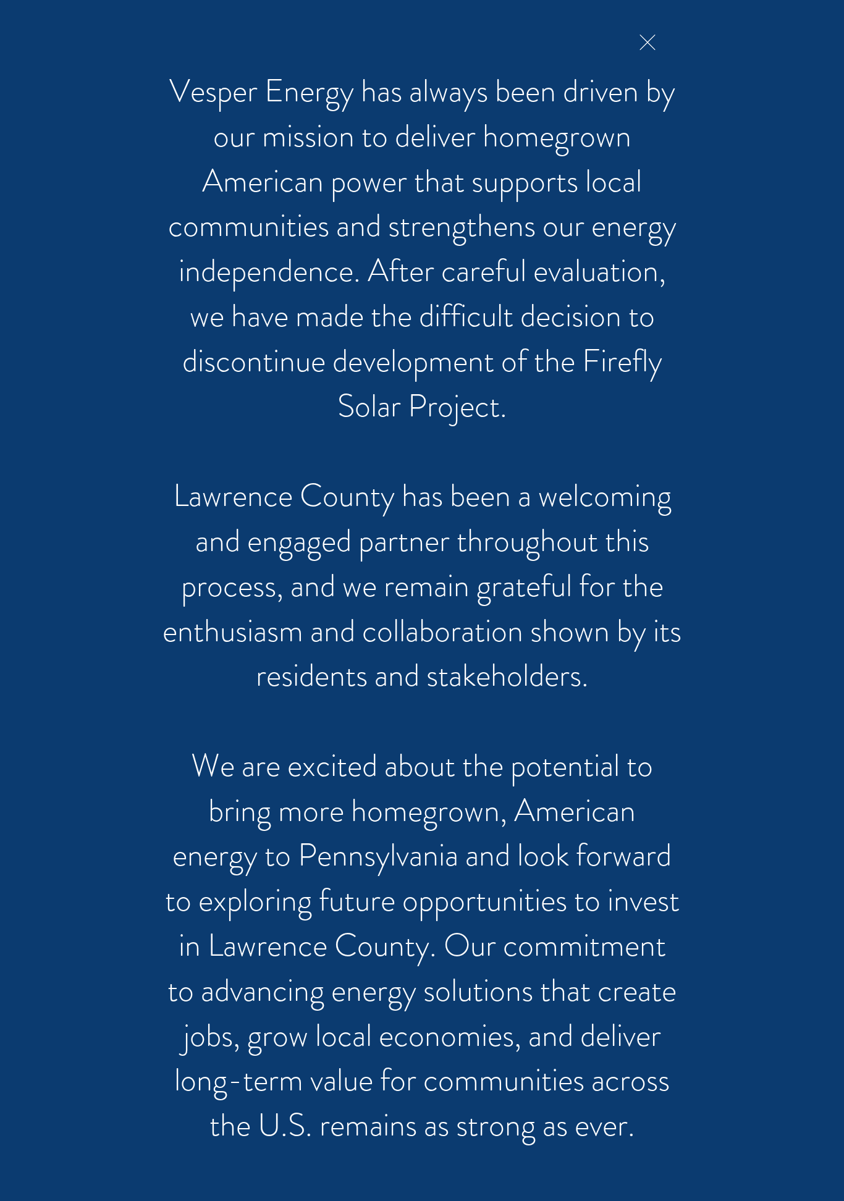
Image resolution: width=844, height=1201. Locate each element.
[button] (647, 42)
